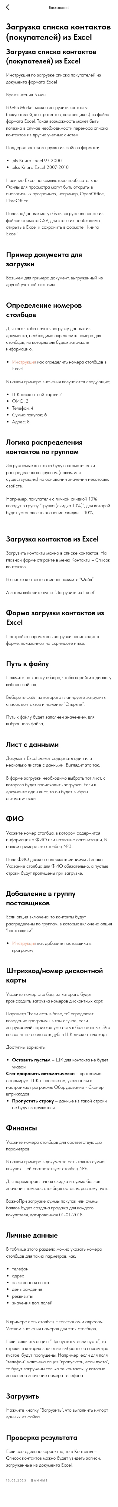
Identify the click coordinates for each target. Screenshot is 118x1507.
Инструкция (24, 362)
